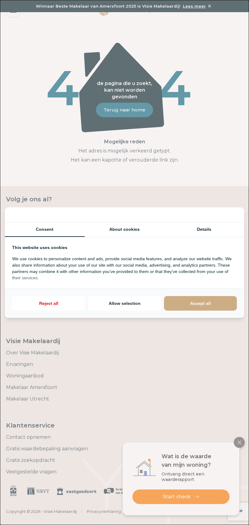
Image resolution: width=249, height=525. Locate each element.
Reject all (48, 303)
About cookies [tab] (124, 229)
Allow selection (125, 303)
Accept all (200, 303)
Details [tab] (204, 229)
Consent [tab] (44, 229)
